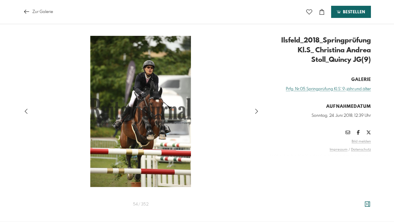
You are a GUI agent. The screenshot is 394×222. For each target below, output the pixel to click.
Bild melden (361, 141)
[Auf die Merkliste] (309, 12)
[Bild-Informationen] (367, 204)
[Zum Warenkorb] (321, 12)
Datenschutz (361, 149)
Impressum (339, 149)
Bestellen (353, 12)
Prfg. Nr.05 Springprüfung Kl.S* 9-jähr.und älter (328, 89)
